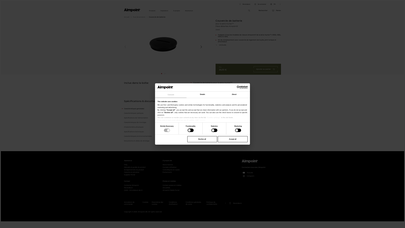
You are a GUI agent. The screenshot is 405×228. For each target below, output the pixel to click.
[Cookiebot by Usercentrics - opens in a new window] (238, 87)
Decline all (202, 139)
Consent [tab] (171, 95)
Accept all (232, 139)
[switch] (191, 130)
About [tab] (234, 94)
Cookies (202, 120)
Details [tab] (202, 94)
